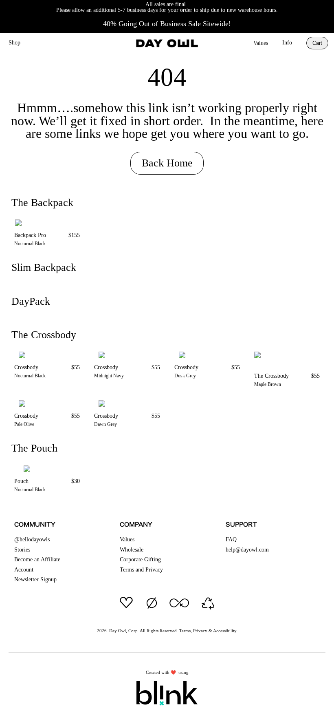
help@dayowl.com (247, 550)
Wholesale (131, 550)
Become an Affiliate (37, 559)
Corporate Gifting (140, 559)
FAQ (231, 539)
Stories (22, 550)
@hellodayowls (32, 539)
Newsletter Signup (35, 579)
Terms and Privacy (141, 570)
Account (23, 570)
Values (260, 43)
